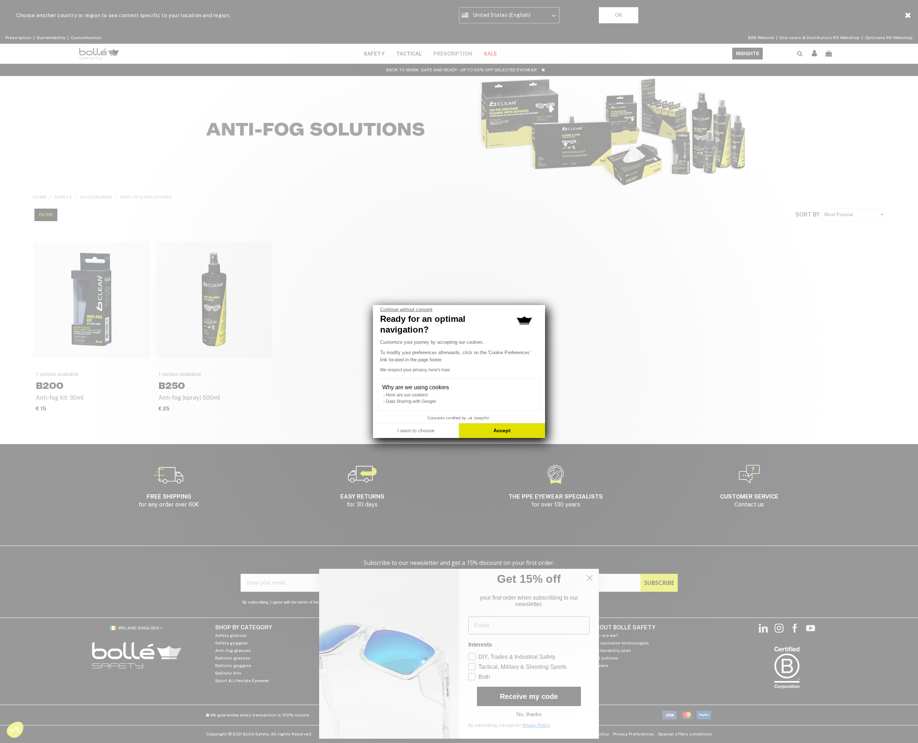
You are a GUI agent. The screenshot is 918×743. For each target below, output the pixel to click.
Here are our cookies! (407, 394)
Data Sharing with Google (411, 401)
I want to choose (416, 430)
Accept (502, 430)
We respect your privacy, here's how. (415, 369)
